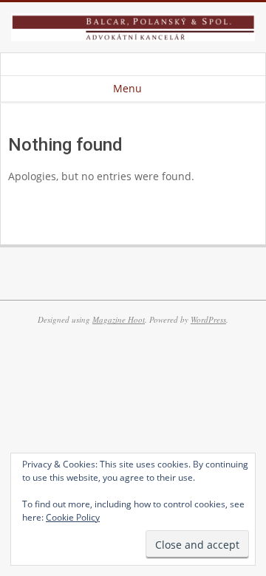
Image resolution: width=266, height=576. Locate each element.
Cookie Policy (73, 517)
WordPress (208, 319)
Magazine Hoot (118, 319)
